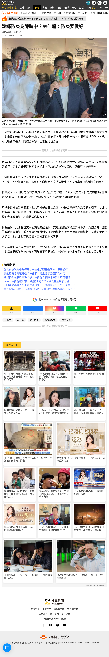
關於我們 (54, 614)
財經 (74, 7)
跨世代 (47, 12)
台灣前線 (70, 12)
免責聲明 (46, 609)
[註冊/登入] (105, 3)
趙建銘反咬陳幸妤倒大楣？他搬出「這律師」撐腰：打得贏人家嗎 (89, 411)
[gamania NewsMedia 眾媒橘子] (54, 637)
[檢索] (99, 3)
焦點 (22, 7)
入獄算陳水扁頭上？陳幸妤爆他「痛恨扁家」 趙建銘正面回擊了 (54, 377)
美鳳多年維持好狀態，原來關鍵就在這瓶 (89, 492)
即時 (29, 7)
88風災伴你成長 (31, 12)
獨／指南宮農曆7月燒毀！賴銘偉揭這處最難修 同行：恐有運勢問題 (19, 377)
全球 (66, 7)
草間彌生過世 (9, 7)
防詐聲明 (35, 609)
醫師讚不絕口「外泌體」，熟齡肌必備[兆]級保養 (18, 528)
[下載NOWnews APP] (94, 3)
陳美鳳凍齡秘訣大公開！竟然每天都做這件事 (19, 411)
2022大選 (66, 319)
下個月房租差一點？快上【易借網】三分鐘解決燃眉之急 (28, 576)
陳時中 (8, 319)
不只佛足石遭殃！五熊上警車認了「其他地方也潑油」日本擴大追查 (28, 459)
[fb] (43, 625)
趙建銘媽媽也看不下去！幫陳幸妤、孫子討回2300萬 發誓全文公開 (19, 494)
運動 (59, 7)
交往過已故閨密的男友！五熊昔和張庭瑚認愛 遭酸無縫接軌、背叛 (54, 494)
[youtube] (64, 625)
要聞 (36, 7)
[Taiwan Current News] (88, 3)
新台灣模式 (50, 319)
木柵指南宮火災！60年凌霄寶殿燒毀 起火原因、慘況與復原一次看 (89, 528)
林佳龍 (20, 319)
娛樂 (52, 7)
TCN (58, 12)
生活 (81, 7)
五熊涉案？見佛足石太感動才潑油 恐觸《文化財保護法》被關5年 (54, 411)
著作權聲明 (72, 609)
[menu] (106, 7)
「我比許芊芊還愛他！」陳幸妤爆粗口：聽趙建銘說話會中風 (54, 528)
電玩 (89, 7)
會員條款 (43, 614)
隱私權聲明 (59, 609)
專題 (44, 7)
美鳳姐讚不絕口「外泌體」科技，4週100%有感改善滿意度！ (81, 459)
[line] (57, 625)
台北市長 (34, 319)
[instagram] (50, 625)
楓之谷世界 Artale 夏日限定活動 (89, 375)
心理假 (84, 12)
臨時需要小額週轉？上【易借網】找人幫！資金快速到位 (80, 576)
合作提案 (66, 614)
